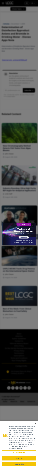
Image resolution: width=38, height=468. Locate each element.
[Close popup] (33, 225)
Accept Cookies (19, 464)
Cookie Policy (17, 448)
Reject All (19, 458)
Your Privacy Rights (19, 452)
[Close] (35, 423)
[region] (19, 444)
